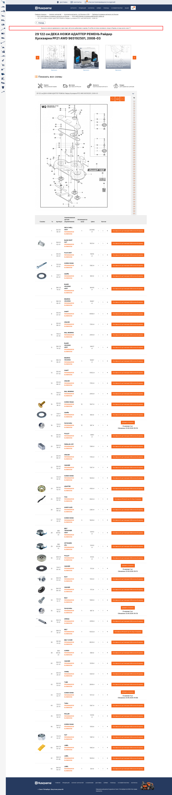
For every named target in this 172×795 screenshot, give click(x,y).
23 (134, 153)
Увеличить (54, 70)
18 (134, 141)
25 (134, 157)
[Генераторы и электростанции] (3, 65)
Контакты (77, 2)
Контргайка (68, 423)
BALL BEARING (69, 333)
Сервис (99, 8)
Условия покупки (116, 8)
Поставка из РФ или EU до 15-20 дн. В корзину (128, 499)
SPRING (66, 619)
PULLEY (66, 434)
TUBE (66, 682)
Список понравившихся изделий (101, 1)
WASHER (67, 465)
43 (134, 199)
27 (134, 162)
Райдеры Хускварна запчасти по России (105, 14)
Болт (66, 577)
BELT (65, 629)
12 (134, 127)
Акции (127, 8)
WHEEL (66, 672)
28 (134, 164)
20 (134, 146)
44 (134, 202)
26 (134, 160)
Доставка (63, 2)
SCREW (66, 651)
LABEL (66, 745)
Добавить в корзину (128, 422)
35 (134, 181)
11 (134, 125)
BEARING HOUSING (67, 300)
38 (134, 188)
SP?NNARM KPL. (68, 544)
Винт (66, 598)
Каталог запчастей (55, 14)
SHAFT (66, 312)
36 (134, 183)
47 (134, 209)
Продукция (82, 8)
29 (134, 167)
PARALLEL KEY (69, 444)
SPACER (67, 322)
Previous (37, 57)
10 (134, 122)
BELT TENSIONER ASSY (68, 530)
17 (134, 139)
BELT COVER (68, 640)
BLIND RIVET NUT (68, 241)
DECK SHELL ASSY (68, 229)
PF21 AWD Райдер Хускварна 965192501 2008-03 (88, 16)
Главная (57, 783)
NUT (65, 735)
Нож (65, 497)
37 (134, 185)
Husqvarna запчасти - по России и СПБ (76, 14)
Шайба (66, 274)
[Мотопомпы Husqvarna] (3, 74)
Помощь (106, 8)
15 (134, 134)
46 (134, 206)
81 (134, 213)
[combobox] (86, 93)
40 (134, 192)
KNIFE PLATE (68, 507)
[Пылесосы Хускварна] (3, 78)
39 (134, 190)
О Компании (89, 783)
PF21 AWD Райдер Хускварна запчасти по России (53, 16)
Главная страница (40, 14)
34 (134, 178)
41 (134, 195)
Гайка (66, 703)
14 (134, 132)
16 (134, 136)
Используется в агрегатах (69, 233)
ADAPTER (67, 486)
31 (134, 171)
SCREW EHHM (69, 263)
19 (134, 143)
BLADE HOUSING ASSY (67, 286)
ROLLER (66, 714)
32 (134, 174)
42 (134, 197)
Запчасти (73, 8)
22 (134, 150)
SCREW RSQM (69, 402)
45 (134, 204)
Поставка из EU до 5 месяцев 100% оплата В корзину (128, 231)
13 (134, 129)
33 (134, 176)
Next (134, 57)
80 (134, 211)
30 (134, 169)
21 (134, 148)
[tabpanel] (54, 58)
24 (134, 155)
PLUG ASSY (68, 253)
